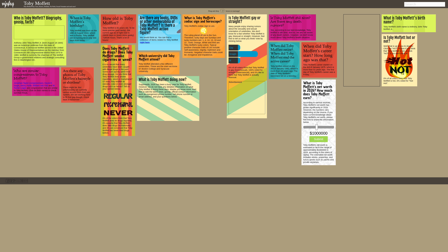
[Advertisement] (361, 50)
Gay (231, 47)
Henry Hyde (26, 85)
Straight (232, 54)
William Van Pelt (40, 85)
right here (145, 42)
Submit (318, 139)
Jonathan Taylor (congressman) (28, 83)
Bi (230, 60)
